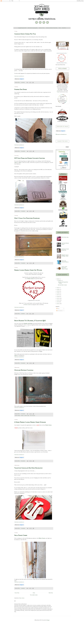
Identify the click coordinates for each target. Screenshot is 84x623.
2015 (58, 298)
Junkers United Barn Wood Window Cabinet (65, 267)
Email (60, 27)
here (20, 162)
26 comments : (23, 363)
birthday (18, 415)
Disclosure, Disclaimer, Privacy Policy (51, 27)
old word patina (32, 415)
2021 (58, 287)
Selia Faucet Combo (20, 535)
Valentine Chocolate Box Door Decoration (28, 468)
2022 (58, 278)
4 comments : (23, 313)
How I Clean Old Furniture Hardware (27, 218)
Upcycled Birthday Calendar (23, 370)
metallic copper (26, 415)
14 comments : (23, 151)
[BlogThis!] (30, 82)
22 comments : (23, 413)
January (59, 280)
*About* (58, 91)
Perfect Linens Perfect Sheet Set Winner (28, 270)
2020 (58, 289)
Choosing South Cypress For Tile (25, 34)
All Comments (60, 310)
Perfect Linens (28, 304)
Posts (58, 308)
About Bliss (64, 27)
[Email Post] (27, 82)
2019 (58, 291)
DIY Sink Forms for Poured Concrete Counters (29, 158)
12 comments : (23, 528)
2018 (58, 292)
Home (34, 592)
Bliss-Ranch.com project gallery (32, 27)
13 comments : (23, 263)
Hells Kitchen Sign (65, 237)
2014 (58, 300)
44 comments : (23, 460)
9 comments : (23, 82)
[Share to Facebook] (33, 82)
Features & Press (41, 27)
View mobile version (33, 594)
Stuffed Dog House (20, 89)
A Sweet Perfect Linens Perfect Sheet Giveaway (30, 422)
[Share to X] (31, 82)
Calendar (22, 415)
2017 (58, 294)
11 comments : (23, 211)
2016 (58, 296)
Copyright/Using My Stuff (22, 27)
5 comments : (23, 588)
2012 (58, 303)
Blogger (48, 620)
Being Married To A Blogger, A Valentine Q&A (30, 321)
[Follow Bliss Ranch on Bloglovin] (19, 79)
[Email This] (29, 82)
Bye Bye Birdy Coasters (62, 284)
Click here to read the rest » (19, 76)
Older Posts (51, 592)
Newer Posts (17, 592)
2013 (58, 301)
